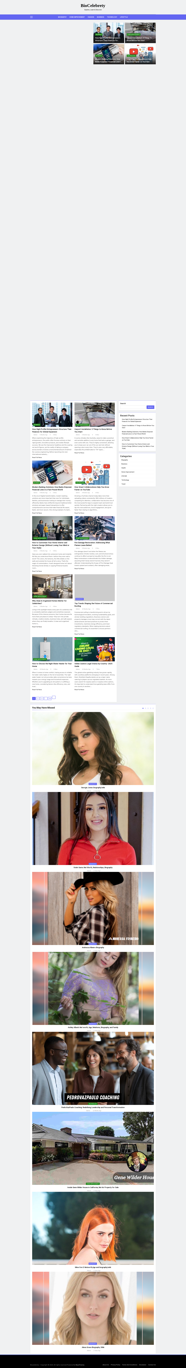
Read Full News (37, 457)
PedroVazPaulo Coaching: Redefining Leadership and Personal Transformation (93, 1107)
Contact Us (152, 1365)
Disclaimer (142, 1365)
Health (123, 468)
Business (100, 17)
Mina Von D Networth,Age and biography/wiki (93, 1267)
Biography (62, 17)
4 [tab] (150, 708)
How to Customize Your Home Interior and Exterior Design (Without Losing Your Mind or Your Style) (50, 545)
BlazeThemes (80, 1365)
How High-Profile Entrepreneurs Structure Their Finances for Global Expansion (107, 40)
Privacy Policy (115, 1365)
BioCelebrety (93, 5)
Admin (35, 435)
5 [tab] (153, 708)
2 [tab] (145, 708)
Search (123, 403)
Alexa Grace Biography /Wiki (93, 1347)
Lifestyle (124, 17)
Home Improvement (77, 17)
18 (50, 698)
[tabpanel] (93, 752)
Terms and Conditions (129, 1365)
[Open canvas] (31, 17)
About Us (106, 1365)
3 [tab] (148, 708)
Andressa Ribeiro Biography (93, 947)
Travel (123, 484)
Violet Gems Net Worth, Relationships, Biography (93, 867)
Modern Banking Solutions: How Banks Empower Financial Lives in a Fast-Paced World (108, 61)
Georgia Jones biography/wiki (93, 788)
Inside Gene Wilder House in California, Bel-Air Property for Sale (93, 1187)
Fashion (91, 17)
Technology (112, 17)
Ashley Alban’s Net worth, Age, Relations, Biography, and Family (93, 1027)
